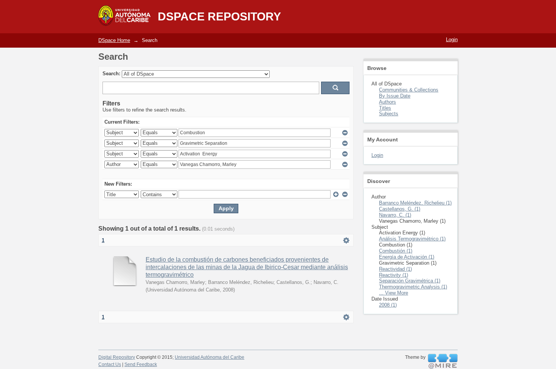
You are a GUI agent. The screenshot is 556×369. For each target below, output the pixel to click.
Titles (385, 108)
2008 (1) (388, 305)
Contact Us (109, 364)
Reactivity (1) (393, 275)
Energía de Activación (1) (406, 257)
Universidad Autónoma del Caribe (209, 357)
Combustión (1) (395, 251)
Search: (111, 73)
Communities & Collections (408, 90)
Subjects (388, 113)
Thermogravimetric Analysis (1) (413, 287)
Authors (387, 102)
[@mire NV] (443, 361)
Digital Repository (116, 357)
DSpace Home (114, 40)
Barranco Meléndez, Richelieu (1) (415, 203)
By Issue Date (394, 96)
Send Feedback (140, 364)
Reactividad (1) (395, 269)
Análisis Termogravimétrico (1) (412, 239)
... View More (393, 293)
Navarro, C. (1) (395, 215)
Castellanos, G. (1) (399, 209)
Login (452, 39)
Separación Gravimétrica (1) (409, 281)
